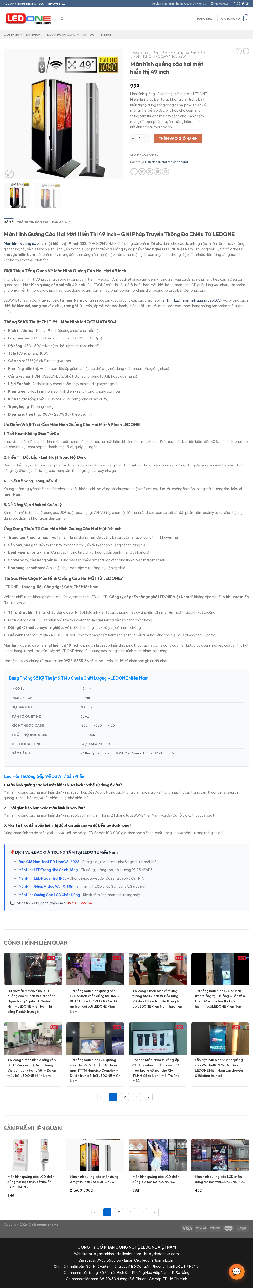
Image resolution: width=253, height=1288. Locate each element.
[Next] (114, 114)
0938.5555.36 (79, 903)
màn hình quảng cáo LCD (201, 300)
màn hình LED (169, 300)
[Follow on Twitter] (243, 3)
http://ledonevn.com (161, 1253)
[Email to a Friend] (149, 171)
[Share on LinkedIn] (165, 171)
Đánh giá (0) (62, 222)
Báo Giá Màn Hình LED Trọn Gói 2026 (49, 861)
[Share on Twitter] (142, 171)
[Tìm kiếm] (62, 18)
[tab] (8, 222)
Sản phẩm (33, 34)
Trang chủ (139, 53)
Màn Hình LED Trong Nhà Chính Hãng (48, 869)
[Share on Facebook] (134, 171)
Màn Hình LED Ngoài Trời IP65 (42, 878)
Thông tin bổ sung (33, 222)
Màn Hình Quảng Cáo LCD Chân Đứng (49, 894)
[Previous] (12, 114)
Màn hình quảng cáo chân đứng (160, 57)
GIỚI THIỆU (11, 34)
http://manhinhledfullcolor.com (115, 1253)
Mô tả (8, 222)
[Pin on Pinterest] (157, 171)
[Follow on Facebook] (234, 3)
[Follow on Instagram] (238, 3)
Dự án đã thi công (61, 34)
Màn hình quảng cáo (188, 53)
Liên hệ (106, 34)
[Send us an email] (247, 3)
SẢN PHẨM (159, 53)
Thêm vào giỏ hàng (178, 138)
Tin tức (88, 34)
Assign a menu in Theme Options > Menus (179, 3)
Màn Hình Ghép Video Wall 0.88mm (48, 886)
